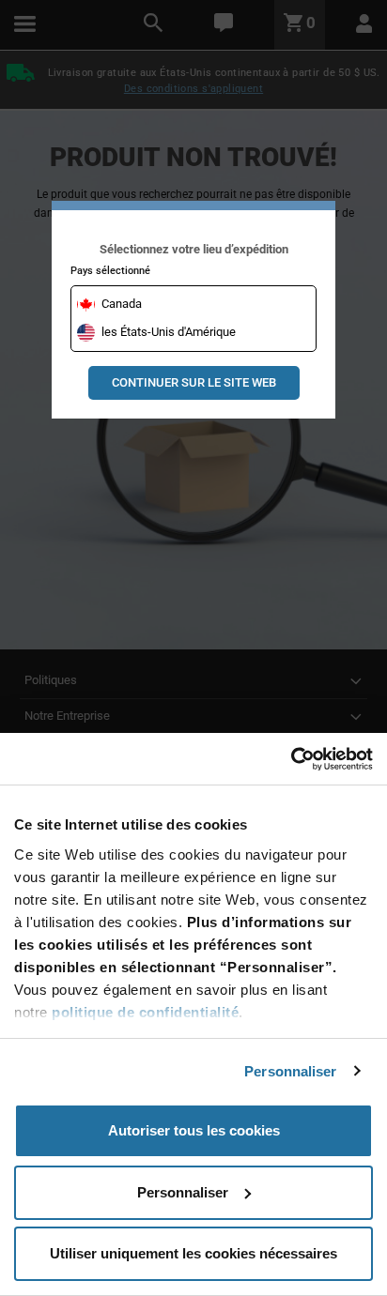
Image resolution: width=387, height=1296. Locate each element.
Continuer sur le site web (194, 382)
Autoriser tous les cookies (194, 1130)
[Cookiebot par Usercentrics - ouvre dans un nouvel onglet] (291, 759)
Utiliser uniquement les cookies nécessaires (193, 1253)
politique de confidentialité (145, 1012)
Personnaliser (290, 1071)
